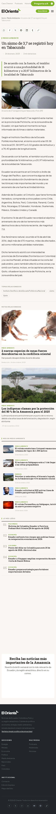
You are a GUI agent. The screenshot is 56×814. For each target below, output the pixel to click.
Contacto (6, 781)
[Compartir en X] (15, 30)
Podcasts (19, 4)
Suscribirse (42, 11)
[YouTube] (34, 806)
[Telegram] (40, 806)
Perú (3, 765)
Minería (4, 748)
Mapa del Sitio (7, 788)
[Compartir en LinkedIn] (26, 30)
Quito (5, 296)
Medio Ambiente (13, 18)
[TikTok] (47, 806)
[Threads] (28, 806)
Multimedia (33, 748)
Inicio (4, 18)
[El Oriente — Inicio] (11, 11)
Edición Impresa (8, 785)
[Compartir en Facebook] (9, 30)
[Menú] (52, 11)
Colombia (6, 769)
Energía (5, 744)
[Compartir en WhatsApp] (4, 30)
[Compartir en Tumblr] (32, 30)
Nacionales (6, 762)
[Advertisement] (28, 611)
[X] (15, 806)
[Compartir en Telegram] (21, 30)
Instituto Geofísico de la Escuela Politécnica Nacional (24, 291)
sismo (51, 291)
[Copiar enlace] (38, 30)
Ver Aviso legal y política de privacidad (17, 731)
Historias (28, 4)
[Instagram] (22, 806)
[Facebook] (9, 806)
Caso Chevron (7, 4)
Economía (6, 751)
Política (5, 755)
